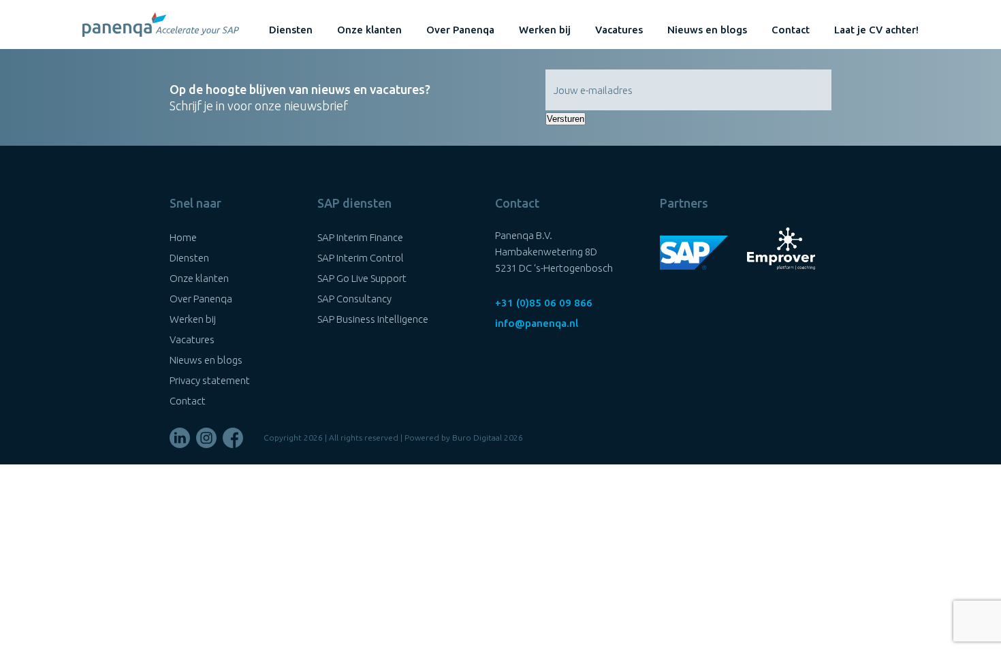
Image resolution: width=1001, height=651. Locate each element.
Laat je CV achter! (876, 29)
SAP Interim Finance (360, 237)
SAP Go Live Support (362, 278)
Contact (791, 29)
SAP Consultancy (354, 298)
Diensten (291, 29)
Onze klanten (369, 29)
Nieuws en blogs (707, 29)
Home (183, 237)
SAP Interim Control (360, 258)
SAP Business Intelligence (372, 319)
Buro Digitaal (477, 437)
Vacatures (619, 29)
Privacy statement (210, 380)
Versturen (565, 119)
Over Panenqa (460, 29)
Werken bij (545, 29)
